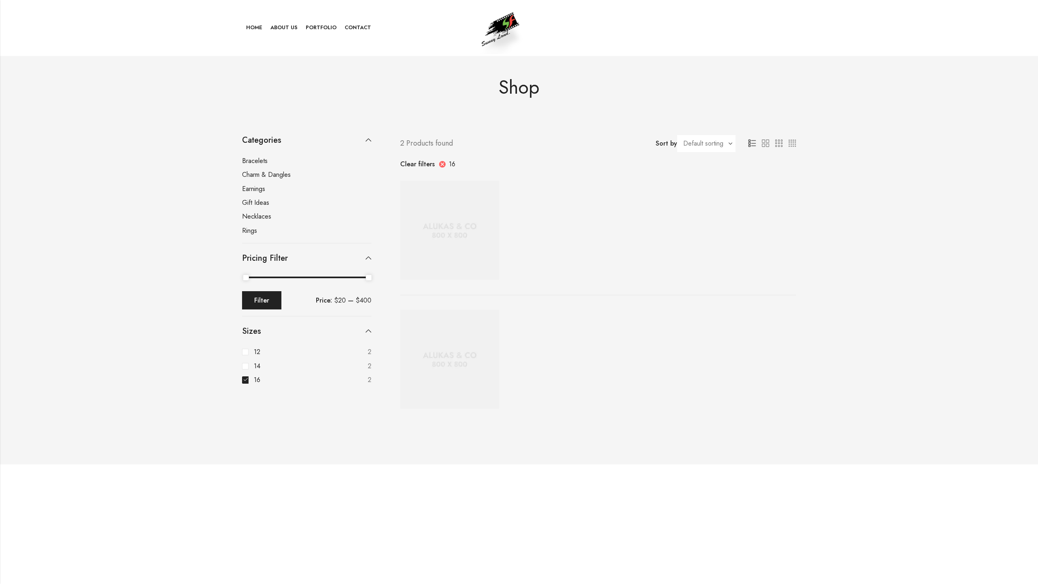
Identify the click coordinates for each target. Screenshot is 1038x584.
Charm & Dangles (266, 174)
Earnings (253, 188)
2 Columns (765, 143)
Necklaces (256, 216)
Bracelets (255, 160)
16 (452, 164)
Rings (249, 230)
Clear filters (417, 164)
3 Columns (779, 143)
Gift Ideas (255, 202)
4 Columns (792, 143)
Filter (261, 300)
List (752, 143)
